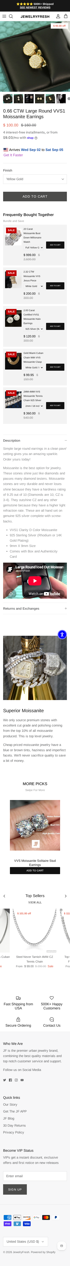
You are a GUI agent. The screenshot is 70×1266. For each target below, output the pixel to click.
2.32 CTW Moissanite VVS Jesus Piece (32, 276)
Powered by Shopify (43, 1252)
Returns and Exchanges (21, 608)
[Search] (13, 16)
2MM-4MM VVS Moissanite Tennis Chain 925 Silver (33, 396)
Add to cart (55, 245)
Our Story (10, 1104)
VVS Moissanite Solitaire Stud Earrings (35, 862)
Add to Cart (35, 196)
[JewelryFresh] (35, 16)
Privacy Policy (13, 1132)
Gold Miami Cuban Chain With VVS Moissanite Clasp (33, 357)
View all (35, 902)
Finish (7, 170)
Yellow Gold (14, 179)
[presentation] (6, 827)
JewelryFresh (21, 1252)
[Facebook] (10, 1080)
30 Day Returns (14, 1125)
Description (11, 440)
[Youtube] (22, 1080)
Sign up (15, 1189)
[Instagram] (16, 1080)
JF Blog (8, 1118)
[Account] (57, 16)
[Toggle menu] (4, 16)
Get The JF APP (15, 1111)
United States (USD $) (23, 1241)
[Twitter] (4, 1080)
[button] (62, 634)
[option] (35, 56)
